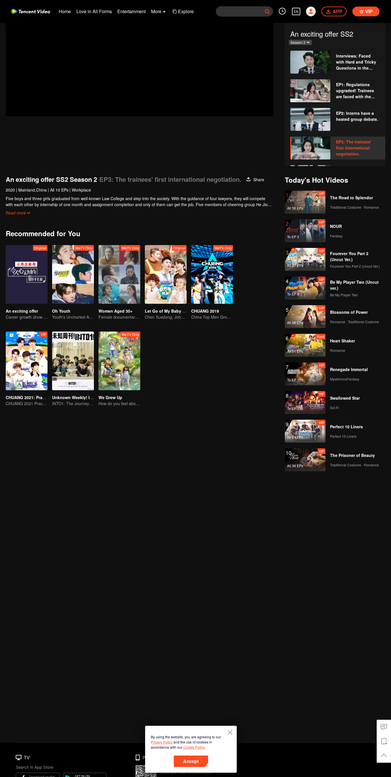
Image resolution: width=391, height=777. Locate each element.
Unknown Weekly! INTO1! (77, 397)
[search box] (267, 11)
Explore (186, 11)
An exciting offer (22, 311)
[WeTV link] (30, 11)
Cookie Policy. (194, 747)
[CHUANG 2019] (212, 274)
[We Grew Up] (119, 361)
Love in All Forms (94, 11)
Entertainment (131, 11)
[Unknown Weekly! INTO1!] (73, 361)
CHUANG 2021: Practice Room (35, 397)
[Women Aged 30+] (119, 274)
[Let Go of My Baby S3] (166, 274)
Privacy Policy (162, 741)
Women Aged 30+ (115, 311)
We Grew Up (110, 397)
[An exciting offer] (27, 274)
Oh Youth (61, 311)
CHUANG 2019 (205, 311)
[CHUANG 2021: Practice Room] (27, 361)
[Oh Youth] (73, 274)
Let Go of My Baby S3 (166, 311)
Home (65, 11)
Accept (191, 761)
